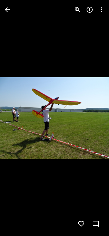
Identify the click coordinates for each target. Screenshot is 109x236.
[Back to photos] (7, 9)
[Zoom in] (77, 10)
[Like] (81, 224)
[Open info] (90, 10)
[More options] (102, 10)
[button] (16, 118)
